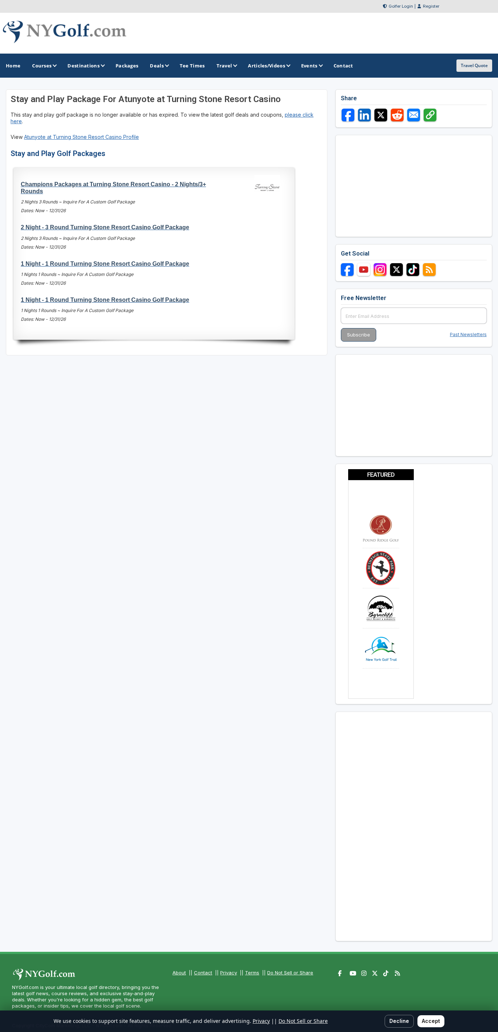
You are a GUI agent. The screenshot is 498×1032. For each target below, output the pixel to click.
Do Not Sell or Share (290, 972)
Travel (224, 65)
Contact (203, 972)
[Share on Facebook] (348, 115)
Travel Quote (474, 65)
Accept (431, 1021)
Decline (399, 1021)
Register (431, 6)
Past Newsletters (468, 334)
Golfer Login (401, 6)
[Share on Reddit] (397, 115)
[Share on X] (380, 115)
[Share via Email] (413, 115)
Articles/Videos (266, 65)
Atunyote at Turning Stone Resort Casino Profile (81, 137)
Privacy (228, 972)
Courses (41, 65)
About (179, 972)
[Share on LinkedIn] (364, 115)
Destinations (83, 65)
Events (309, 65)
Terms (252, 972)
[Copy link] (430, 115)
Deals (157, 65)
